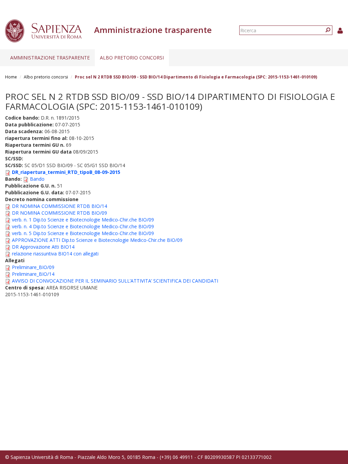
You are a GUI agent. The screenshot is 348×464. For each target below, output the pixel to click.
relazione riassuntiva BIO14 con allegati (55, 253)
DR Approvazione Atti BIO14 (43, 247)
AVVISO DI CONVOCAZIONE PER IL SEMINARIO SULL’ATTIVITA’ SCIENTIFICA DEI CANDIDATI (115, 281)
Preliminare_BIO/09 (33, 267)
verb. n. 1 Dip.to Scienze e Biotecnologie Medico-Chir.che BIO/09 (83, 219)
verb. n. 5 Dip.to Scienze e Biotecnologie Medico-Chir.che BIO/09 (83, 233)
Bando (37, 179)
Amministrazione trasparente (50, 57)
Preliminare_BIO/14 (33, 274)
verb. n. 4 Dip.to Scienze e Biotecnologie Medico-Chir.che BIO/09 (83, 226)
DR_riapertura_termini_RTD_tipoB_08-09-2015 (66, 172)
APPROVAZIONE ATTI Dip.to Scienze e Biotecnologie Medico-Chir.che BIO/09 (97, 240)
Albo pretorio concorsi (132, 57)
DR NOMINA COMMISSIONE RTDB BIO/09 (59, 213)
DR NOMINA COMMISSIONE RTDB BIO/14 (59, 206)
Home (11, 77)
